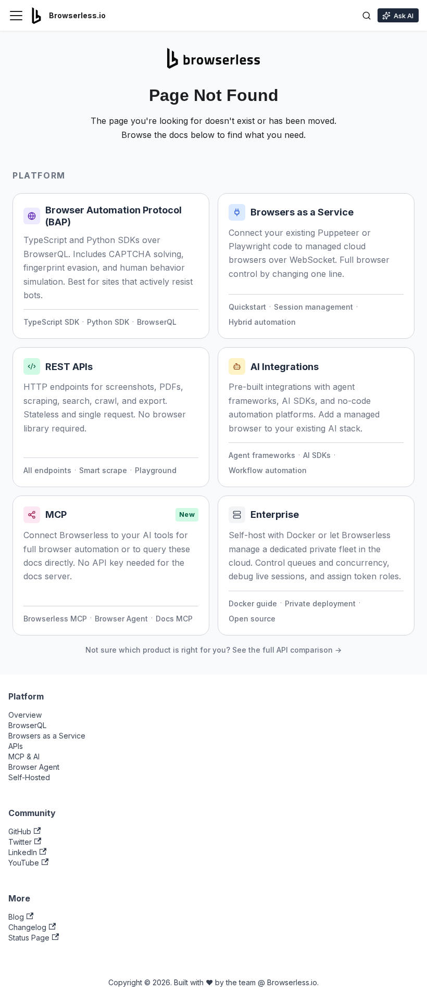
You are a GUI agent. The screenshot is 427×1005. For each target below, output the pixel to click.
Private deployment (320, 603)
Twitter (20, 841)
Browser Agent (121, 618)
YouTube (23, 862)
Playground (156, 470)
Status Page (28, 937)
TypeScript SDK (51, 321)
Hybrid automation (262, 321)
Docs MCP (174, 618)
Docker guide (253, 603)
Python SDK (108, 321)
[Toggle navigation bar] (16, 15)
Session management (313, 306)
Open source (252, 618)
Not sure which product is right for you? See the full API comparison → (213, 649)
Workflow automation (268, 470)
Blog (16, 916)
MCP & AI (24, 756)
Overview (25, 714)
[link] (110, 266)
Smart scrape (103, 470)
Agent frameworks (262, 455)
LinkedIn (22, 852)
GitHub (19, 831)
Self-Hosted (29, 777)
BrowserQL (157, 321)
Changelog (27, 927)
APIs (15, 746)
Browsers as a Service (46, 735)
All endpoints (47, 470)
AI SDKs (317, 455)
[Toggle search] (366, 15)
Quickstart (247, 306)
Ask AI (403, 15)
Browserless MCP (55, 618)
